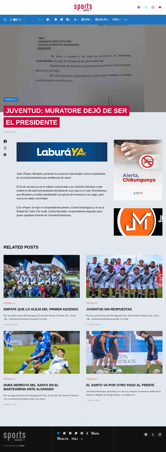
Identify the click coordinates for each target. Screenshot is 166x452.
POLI (75, 439)
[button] (5, 19)
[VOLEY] (55, 19)
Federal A (11, 99)
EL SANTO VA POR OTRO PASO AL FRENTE (120, 385)
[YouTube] (159, 7)
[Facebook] (138, 7)
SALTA (64, 439)
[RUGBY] (61, 19)
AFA (96, 433)
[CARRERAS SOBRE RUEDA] (68, 19)
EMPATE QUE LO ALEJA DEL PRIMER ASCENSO (41, 309)
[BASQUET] (48, 19)
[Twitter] (145, 7)
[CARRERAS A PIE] (76, 19)
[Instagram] (152, 7)
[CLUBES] (40, 19)
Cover (21, 446)
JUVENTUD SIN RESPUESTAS (109, 309)
